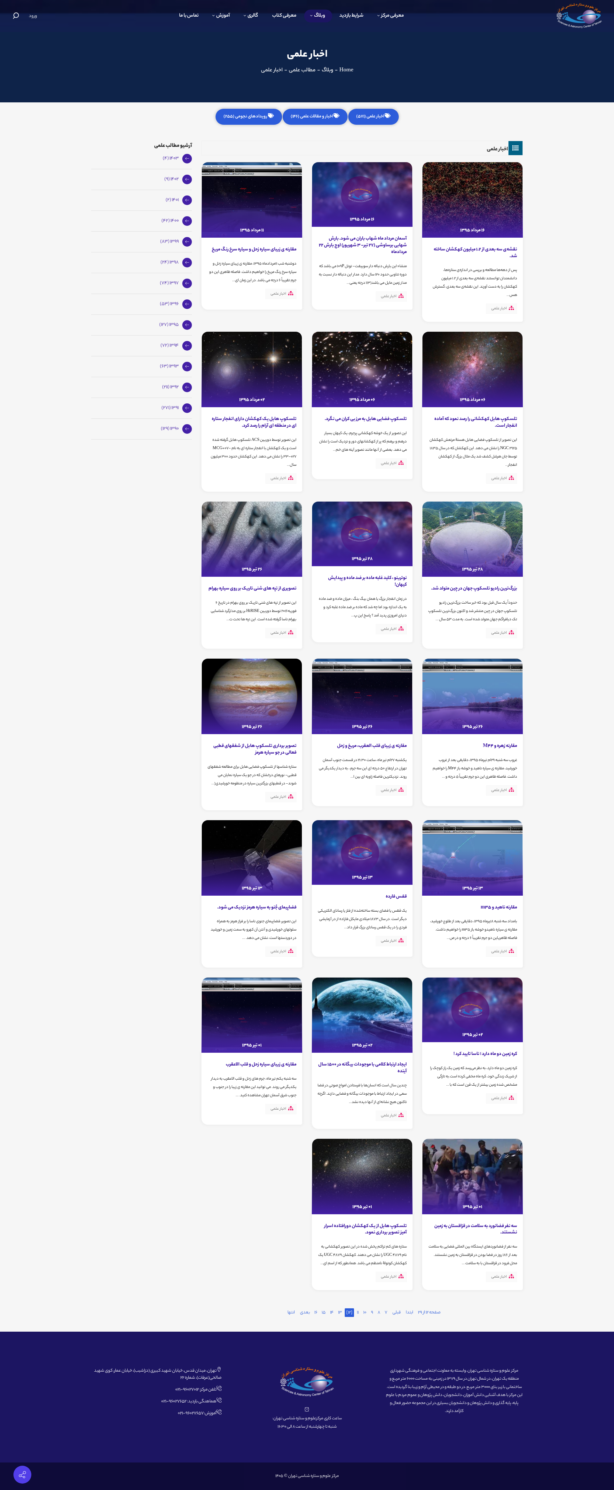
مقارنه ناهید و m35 (499, 908)
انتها (291, 1312)
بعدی (305, 1312)
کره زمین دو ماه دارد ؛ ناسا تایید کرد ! (485, 1054)
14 (332, 1312)
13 (340, 1312)
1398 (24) (170, 262)
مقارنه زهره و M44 (500, 746)
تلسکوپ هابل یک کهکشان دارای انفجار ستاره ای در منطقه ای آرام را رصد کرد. (254, 423)
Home (346, 70)
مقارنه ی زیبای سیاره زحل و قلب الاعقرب (261, 1065)
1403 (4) (171, 158)
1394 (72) (170, 346)
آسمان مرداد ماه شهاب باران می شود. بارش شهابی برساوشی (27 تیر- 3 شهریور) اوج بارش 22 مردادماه (363, 245)
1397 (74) (169, 283)
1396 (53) (169, 304)
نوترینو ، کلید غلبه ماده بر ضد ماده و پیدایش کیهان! (367, 582)
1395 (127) (169, 325)
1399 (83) (169, 242)
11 (358, 1312)
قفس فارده (396, 897)
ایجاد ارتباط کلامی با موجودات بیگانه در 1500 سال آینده (362, 1068)
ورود (33, 16)
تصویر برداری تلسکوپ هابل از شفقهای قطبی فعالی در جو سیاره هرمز (254, 749)
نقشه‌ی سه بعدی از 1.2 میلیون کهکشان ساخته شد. (475, 253)
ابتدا (409, 1312)
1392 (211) (170, 387)
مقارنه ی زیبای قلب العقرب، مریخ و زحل (372, 746)
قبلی (396, 1312)
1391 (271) (170, 408)
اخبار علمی (499, 308)
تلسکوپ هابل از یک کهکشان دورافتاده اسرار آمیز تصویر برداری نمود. (365, 1230)
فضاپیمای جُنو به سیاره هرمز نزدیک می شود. (256, 908)
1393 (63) (169, 366)
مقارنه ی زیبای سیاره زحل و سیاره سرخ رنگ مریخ (254, 250)
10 (364, 1312)
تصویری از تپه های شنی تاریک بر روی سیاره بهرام (252, 589)
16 (315, 1312)
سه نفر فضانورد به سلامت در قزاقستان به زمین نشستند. (475, 1230)
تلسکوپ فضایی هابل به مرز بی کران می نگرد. (366, 419)
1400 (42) (170, 221)
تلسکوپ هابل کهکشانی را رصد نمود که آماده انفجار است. (475, 423)
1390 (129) (170, 429)
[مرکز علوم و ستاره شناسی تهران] (579, 16)
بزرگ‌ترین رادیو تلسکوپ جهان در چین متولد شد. (474, 589)
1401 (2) (172, 200)
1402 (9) (171, 179)
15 (324, 1312)
